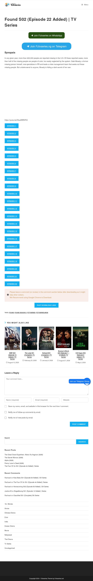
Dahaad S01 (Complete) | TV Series (46, 355)
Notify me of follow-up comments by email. (24, 412)
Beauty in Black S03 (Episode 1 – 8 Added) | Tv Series (63, 354)
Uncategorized (10, 548)
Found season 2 (21, 312)
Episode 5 (11, 156)
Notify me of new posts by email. (20, 417)
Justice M (8, 491)
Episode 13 (12, 216)
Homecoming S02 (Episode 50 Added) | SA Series (31, 486)
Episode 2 (11, 133)
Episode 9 (11, 186)
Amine (7, 508)
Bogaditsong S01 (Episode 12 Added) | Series (30, 491)
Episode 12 (12, 208)
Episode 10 (12, 193)
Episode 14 (12, 224)
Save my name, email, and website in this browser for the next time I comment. (38, 406)
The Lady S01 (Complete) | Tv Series (29, 355)
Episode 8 (11, 178)
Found (11, 312)
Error (6, 517)
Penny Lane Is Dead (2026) (14, 463)
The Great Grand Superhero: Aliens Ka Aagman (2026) (24, 454)
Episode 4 (11, 148)
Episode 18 (12, 254)
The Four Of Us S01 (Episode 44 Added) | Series (22, 466)
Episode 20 (12, 269)
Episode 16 (12, 239)
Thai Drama (9, 539)
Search (7, 438)
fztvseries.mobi (42, 312)
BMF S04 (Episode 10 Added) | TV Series (12, 356)
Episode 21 (12, 276)
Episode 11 (12, 201)
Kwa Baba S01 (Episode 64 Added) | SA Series (30, 477)
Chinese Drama (10, 513)
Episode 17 (12, 246)
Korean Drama (10, 526)
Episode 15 (12, 231)
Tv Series (8, 544)
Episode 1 (11, 126)
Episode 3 (11, 141)
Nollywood (8, 535)
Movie (7, 530)
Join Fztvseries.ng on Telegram (47, 46)
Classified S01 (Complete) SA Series (26, 495)
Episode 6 (11, 163)
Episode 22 (12, 284)
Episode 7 (11, 171)
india (6, 521)
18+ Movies (9, 504)
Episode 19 (12, 261)
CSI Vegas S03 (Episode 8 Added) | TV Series (81, 356)
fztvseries (31, 312)
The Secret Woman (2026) (14, 457)
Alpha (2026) (9, 460)
